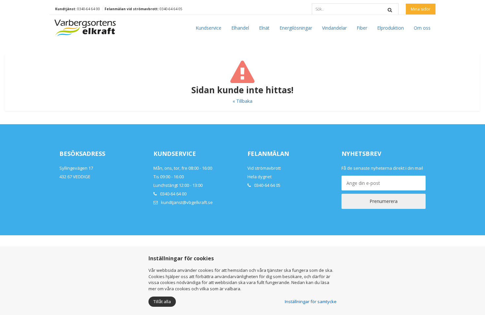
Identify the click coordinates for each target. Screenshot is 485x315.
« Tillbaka (242, 101)
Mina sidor (421, 9)
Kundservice (208, 28)
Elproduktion (390, 28)
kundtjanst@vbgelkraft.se (187, 202)
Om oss (422, 28)
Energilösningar (295, 28)
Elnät (264, 28)
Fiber (362, 28)
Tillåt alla (162, 301)
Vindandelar (334, 28)
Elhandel (240, 28)
